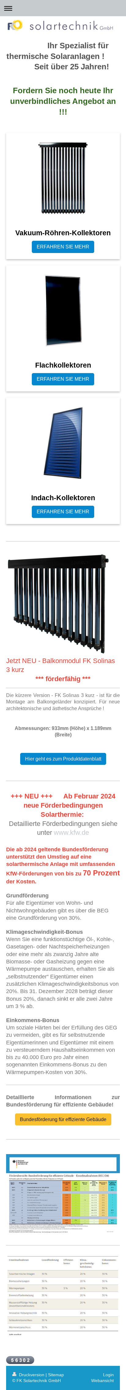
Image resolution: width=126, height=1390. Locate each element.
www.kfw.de (71, 832)
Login (108, 1374)
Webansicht (102, 1380)
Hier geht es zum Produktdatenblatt (63, 758)
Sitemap (56, 1374)
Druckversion (32, 1374)
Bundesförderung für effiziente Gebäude (63, 1119)
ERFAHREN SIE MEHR (63, 246)
